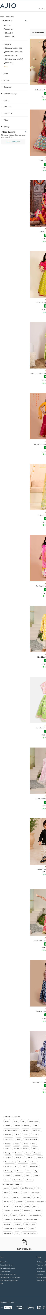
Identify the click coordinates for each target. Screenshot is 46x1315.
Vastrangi (17, 1224)
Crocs (7, 1166)
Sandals (16, 1148)
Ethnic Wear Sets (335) (14, 48)
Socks (18, 1139)
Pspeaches (10, 16)
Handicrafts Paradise (29, 1233)
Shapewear (37, 1153)
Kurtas (35, 1135)
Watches (25, 1148)
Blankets (25, 1130)
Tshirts (35, 1148)
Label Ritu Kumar (27, 1188)
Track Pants (8, 1139)
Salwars (40, 1157)
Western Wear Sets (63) (14, 59)
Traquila (15, 1197)
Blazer (7, 1121)
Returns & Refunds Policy (8, 1274)
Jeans (26, 1144)
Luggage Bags (34, 1166)
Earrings (17, 1126)
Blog (1, 1283)
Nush (27, 1206)
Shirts (17, 1135)
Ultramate (7, 1224)
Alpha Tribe (26, 1197)
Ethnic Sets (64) (11, 55)
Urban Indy (7, 1233)
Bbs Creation (35, 1192)
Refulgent (27, 1210)
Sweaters (8, 1135)
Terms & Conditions (6, 1265)
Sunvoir (16, 1210)
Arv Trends (19, 1201)
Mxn (26, 1224)
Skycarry (37, 1197)
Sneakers (8, 1157)
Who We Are (3, 1262)
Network (6, 1206)
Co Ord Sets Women (31, 1139)
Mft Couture (7, 1201)
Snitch (15, 1166)
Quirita (32, 1229)
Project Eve (17, 1206)
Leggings (30, 1157)
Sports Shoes (18, 1180)
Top (36, 1171)
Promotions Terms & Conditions (10, 1277)
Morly (39, 1188)
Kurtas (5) (9, 63)
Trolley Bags (9, 1171)
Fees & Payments (5, 1271)
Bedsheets (18, 1175)
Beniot (23, 1215)
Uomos (6, 1197)
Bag (23, 1121)
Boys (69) (9, 33)
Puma (34, 1162)
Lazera (35, 1206)
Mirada (6, 1192)
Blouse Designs (33, 1121)
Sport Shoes (36, 1130)
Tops (27, 1153)
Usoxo (25, 1192)
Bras (33, 1144)
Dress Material (9, 1162)
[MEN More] (44, 8)
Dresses (26, 1126)
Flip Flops (18, 1153)
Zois (33, 1224)
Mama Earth (19, 1157)
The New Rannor (31, 1220)
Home (2, 16)
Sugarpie (15, 1192)
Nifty (16, 1233)
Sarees (17, 1144)
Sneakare (7, 1210)
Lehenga (8, 1153)
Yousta (15, 1188)
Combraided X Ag (35, 1215)
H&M (23, 1166)
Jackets (7, 1126)
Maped (14, 1215)
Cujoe (5, 1215)
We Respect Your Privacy (7, 1268)
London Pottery (9, 1229)
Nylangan (38, 1210)
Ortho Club (21, 1229)
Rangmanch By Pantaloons (35, 1201)
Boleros (19, 1171)
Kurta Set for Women (11, 1130)
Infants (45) (10, 36)
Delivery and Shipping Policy (9, 1280)
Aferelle (6, 1188)
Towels (28, 1175)
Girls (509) (9, 29)
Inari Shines (18, 1220)
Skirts (28, 1171)
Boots (15, 1121)
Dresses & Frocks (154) (14, 52)
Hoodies (8, 1144)
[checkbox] (14, 29)
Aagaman (7, 1220)
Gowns (26, 1135)
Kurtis (35, 1126)
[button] (15, 20)
